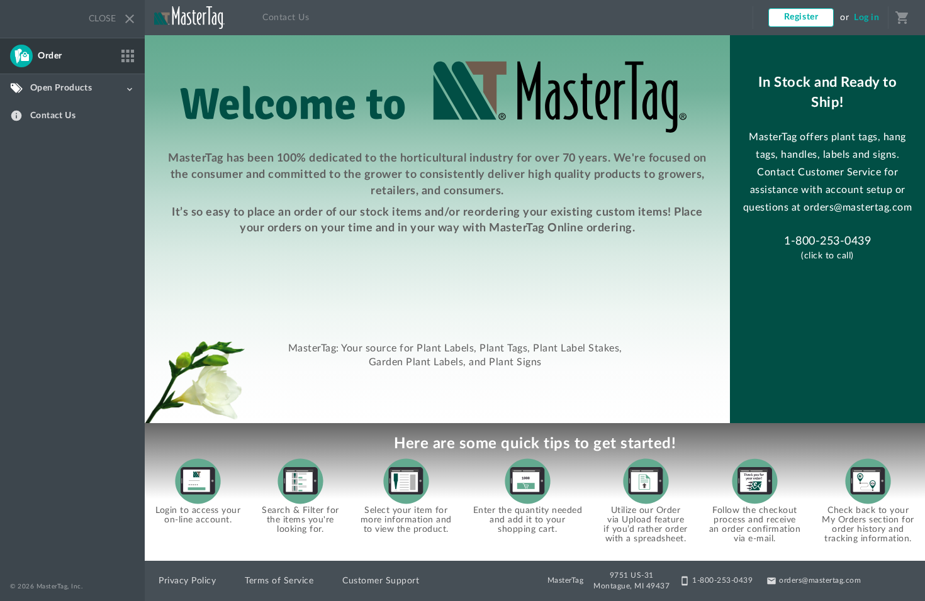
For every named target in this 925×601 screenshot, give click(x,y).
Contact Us (285, 17)
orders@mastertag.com (858, 207)
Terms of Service (279, 580)
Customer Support (380, 580)
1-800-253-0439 (827, 241)
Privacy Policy (187, 580)
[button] (72, 56)
